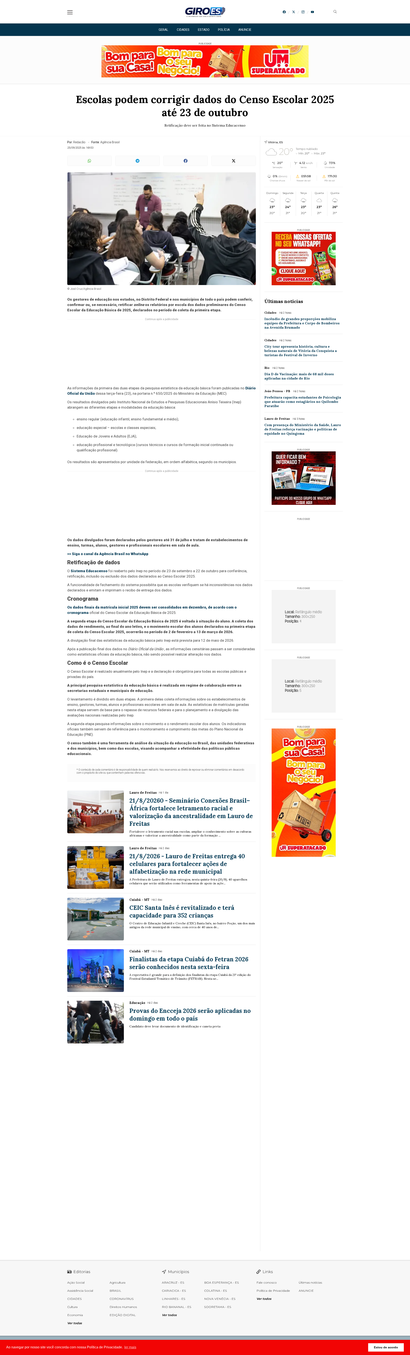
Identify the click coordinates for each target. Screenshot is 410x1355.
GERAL (163, 30)
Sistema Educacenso (89, 571)
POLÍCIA (224, 30)
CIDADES (183, 30)
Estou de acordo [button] (386, 1347)
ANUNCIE (244, 30)
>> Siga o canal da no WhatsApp (107, 554)
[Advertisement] (161, 355)
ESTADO (203, 30)
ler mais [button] (130, 1347)
